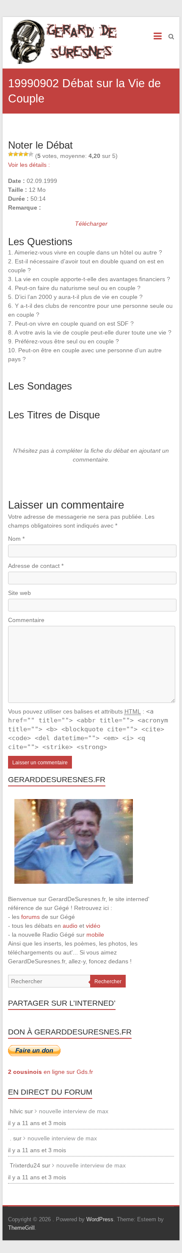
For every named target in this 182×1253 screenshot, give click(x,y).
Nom (16, 538)
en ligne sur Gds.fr (50, 1071)
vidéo (93, 925)
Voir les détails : (29, 164)
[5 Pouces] (30, 154)
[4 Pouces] (25, 154)
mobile (95, 934)
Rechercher (107, 982)
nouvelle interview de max (73, 1111)
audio (70, 925)
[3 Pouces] (20, 154)
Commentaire (26, 620)
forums (30, 916)
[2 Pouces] (15, 154)
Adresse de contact (35, 565)
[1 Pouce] (10, 154)
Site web (19, 592)
